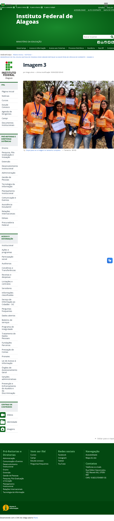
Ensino (5, 470)
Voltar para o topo (105, 438)
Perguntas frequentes (39, 464)
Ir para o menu (22, 7)
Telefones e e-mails (93, 467)
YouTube (102, 42)
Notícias (28, 55)
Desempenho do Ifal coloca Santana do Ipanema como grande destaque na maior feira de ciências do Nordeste (42, 57)
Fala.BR (101, 48)
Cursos (33, 455)
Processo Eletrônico (76, 48)
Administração (9, 458)
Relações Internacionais (12, 489)
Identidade (12, 422)
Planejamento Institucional (8, 485)
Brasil (9, 5)
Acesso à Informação (37, 48)
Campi (33, 458)
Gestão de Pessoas (10, 475)
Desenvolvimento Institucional (10, 465)
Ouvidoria (91, 48)
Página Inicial (18, 55)
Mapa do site (91, 458)
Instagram (105, 42)
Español (101, 8)
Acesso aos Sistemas (57, 48)
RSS (112, 42)
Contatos (110, 48)
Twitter (109, 42)
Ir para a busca (36, 7)
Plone (36, 518)
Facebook (98, 42)
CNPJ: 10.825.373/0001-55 (96, 478)
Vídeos (10, 415)
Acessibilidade (91, 455)
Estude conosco (37, 461)
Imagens (11, 429)
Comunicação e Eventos (13, 461)
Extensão (7, 472)
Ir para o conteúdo (7, 7)
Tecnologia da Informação (13, 492)
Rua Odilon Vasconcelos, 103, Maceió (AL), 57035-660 (96, 472)
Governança (21, 48)
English (110, 8)
